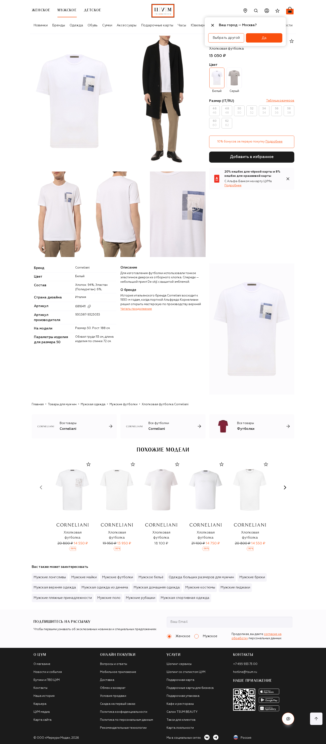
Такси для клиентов (181, 720)
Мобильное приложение (118, 672)
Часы (182, 25)
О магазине (41, 664)
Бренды (58, 25)
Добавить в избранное (252, 157)
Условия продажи (113, 696)
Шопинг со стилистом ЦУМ (186, 672)
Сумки (107, 25)
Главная (38, 404)
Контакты (40, 688)
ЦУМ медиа (41, 712)
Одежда (76, 25)
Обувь (93, 25)
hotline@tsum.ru (245, 672)
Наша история (44, 696)
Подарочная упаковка (183, 696)
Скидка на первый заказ (117, 704)
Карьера (39, 704)
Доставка (107, 680)
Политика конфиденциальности (123, 712)
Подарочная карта (180, 680)
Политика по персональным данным (126, 720)
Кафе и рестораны (180, 704)
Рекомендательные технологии (123, 727)
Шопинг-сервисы (179, 664)
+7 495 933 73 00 (245, 664)
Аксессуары (126, 25)
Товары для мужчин (62, 404)
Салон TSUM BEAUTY (182, 712)
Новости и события (47, 672)
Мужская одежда (93, 404)
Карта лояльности (180, 727)
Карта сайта (42, 720)
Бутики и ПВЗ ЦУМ (46, 680)
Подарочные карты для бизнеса (190, 688)
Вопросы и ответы (113, 664)
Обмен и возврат (113, 688)
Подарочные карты (157, 25)
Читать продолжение (136, 309)
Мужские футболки (123, 404)
